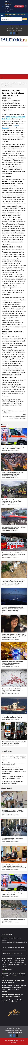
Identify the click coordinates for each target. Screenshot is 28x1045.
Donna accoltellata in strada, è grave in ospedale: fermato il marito (13, 527)
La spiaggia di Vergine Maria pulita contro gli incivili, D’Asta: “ (12, 782)
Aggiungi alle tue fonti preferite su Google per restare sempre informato (9, 6)
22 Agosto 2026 (14, 450)
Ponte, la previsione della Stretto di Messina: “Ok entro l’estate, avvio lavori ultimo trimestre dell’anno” (13, 608)
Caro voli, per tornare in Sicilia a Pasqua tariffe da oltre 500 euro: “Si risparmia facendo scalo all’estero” (14, 554)
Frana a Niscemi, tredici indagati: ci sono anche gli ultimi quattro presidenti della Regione (12, 474)
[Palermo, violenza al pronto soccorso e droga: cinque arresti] (14, 827)
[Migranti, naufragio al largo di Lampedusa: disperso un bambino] (14, 705)
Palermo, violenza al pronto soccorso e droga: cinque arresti (13, 763)
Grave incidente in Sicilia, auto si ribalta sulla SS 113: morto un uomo (14, 742)
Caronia (7, 400)
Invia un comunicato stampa (14, 28)
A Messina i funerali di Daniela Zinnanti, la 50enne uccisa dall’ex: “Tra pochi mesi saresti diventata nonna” (14, 636)
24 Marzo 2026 (14, 612)
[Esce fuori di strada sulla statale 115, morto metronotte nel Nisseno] (14, 436)
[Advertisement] (14, 60)
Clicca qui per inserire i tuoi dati (7, 22)
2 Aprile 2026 (13, 557)
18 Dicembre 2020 (16, 100)
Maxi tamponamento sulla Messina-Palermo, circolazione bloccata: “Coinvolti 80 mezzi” (12, 663)
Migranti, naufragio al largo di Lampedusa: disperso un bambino (12, 716)
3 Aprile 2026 (13, 530)
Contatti (18, 26)
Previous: (13, 410)
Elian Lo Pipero (7, 100)
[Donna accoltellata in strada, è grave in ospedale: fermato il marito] (14, 516)
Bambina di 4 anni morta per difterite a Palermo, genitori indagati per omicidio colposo (14, 758)
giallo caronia (5, 403)
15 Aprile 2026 (13, 477)
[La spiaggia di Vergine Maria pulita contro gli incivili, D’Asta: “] (14, 909)
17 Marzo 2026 (14, 639)
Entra (24, 19)
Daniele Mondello (6, 401)
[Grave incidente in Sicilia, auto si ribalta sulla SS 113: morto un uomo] (14, 731)
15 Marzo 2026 (14, 693)
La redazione (11, 26)
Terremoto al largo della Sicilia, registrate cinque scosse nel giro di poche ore (12, 690)
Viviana (20, 405)
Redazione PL (6, 450)
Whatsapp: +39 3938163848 (14, 30)
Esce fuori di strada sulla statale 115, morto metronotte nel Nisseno (13, 447)
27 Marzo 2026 (14, 584)
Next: (14, 416)
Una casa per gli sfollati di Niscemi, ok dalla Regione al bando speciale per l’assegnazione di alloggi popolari (13, 581)
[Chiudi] (4, 6)
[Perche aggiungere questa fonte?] (26, 6)
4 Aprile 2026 (13, 504)
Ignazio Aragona (17, 953)
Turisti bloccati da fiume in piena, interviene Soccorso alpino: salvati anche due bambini (12, 501)
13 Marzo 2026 (14, 745)
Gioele (3, 405)
